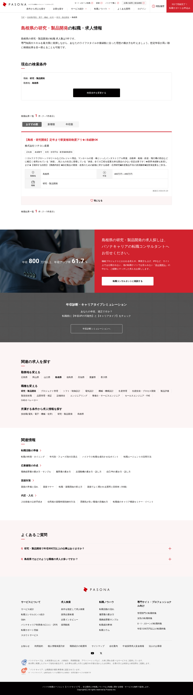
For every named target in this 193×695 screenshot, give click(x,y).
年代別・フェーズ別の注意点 (63, 456)
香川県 (104, 377)
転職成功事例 (105, 625)
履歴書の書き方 (63, 471)
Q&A (23, 619)
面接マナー (48, 487)
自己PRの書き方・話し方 (118, 471)
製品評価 (165, 391)
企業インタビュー (69, 619)
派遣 (98, 3)
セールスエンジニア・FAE (137, 395)
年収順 (69, 124)
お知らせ (25, 646)
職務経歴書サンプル (108, 619)
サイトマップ (98, 646)
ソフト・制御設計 (71, 391)
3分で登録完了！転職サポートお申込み (179, 6)
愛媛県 (92, 377)
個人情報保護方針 (56, 646)
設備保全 (61, 395)
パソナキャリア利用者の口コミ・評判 (39, 625)
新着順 (51, 124)
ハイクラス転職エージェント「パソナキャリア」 (41, 4)
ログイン (142, 9)
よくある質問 (123, 9)
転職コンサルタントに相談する (128, 281)
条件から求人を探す (35, 9)
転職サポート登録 (29, 630)
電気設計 (89, 391)
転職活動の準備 (29, 450)
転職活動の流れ (106, 609)
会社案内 (113, 646)
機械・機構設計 (106, 391)
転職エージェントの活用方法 (137, 456)
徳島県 (70, 377)
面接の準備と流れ (29, 487)
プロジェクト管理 (49, 391)
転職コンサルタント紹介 (33, 614)
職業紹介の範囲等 (78, 646)
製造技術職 (26, 395)
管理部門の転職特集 (147, 613)
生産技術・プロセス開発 (144, 391)
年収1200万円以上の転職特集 (151, 628)
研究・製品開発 (65, 414)
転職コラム (104, 630)
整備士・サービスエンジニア (106, 395)
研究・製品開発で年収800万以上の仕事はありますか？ (52, 548)
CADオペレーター (29, 400)
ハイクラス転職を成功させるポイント (100, 456)
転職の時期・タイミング (33, 456)
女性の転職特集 (144, 618)
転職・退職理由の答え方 (70, 487)
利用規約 (39, 646)
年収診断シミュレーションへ (96, 328)
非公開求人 (160, 265)
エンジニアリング (78, 395)
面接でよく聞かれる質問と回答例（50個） (107, 487)
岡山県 (35, 377)
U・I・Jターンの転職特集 (149, 623)
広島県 (24, 377)
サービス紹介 (27, 609)
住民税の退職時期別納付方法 (61, 502)
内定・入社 (27, 495)
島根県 (81, 414)
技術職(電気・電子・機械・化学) (37, 414)
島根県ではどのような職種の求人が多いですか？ (49, 559)
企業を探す (58, 9)
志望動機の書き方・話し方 (88, 471)
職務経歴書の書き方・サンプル (36, 471)
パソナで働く (110, 3)
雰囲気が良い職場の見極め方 (94, 502)
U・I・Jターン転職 (82, 3)
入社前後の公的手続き (32, 502)
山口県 (47, 377)
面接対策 (26, 480)
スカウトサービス (29, 635)
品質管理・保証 (44, 395)
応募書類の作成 (29, 465)
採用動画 (65, 625)
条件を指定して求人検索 (73, 609)
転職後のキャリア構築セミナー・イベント (133, 502)
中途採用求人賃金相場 (133, 646)
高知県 (81, 377)
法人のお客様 (155, 646)
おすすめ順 (32, 124)
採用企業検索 (67, 614)
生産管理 (123, 391)
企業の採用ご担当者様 (133, 3)
